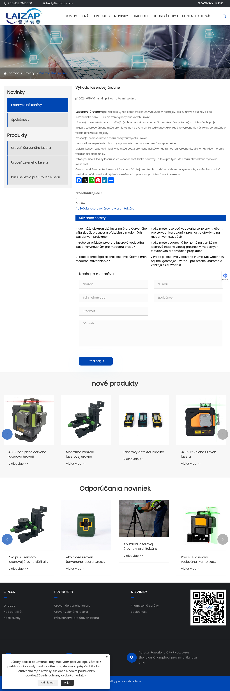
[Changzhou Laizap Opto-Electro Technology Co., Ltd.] (24, 16)
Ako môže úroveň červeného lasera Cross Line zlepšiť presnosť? (85, 559)
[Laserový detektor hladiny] (144, 420)
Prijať (67, 683)
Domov (71, 16)
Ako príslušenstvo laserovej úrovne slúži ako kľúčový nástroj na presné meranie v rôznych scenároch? (28, 559)
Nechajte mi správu (122, 98)
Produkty (102, 16)
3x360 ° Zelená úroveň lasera (198, 454)
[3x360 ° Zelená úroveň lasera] (201, 420)
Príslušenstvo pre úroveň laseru (35, 177)
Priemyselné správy (53, 73)
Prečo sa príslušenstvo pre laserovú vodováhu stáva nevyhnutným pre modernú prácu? (109, 245)
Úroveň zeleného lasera (29, 162)
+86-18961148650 (20, 3)
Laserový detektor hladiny (143, 452)
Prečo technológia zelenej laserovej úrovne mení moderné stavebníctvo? (111, 259)
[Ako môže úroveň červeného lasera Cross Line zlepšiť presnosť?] (86, 525)
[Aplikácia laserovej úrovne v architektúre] (144, 518)
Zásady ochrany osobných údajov (61, 675)
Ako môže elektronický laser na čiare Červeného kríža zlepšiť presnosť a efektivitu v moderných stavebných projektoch (111, 233)
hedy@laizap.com (59, 3)
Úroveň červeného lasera (31, 148)
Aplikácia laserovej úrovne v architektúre (104, 208)
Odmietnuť (47, 683)
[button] (7, 434)
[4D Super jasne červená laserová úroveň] (29, 420)
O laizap (9, 605)
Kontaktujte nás (196, 16)
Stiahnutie (140, 16)
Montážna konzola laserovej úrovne (80, 454)
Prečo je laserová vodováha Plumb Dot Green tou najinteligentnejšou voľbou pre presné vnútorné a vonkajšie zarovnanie (187, 261)
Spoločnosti (20, 119)
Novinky (121, 16)
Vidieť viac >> (18, 463)
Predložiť (96, 361)
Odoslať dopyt (165, 16)
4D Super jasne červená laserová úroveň (27, 454)
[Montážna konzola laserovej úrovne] (86, 420)
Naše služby (12, 618)
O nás (86, 16)
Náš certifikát (13, 611)
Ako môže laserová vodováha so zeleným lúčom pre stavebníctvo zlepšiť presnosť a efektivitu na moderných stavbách (186, 233)
